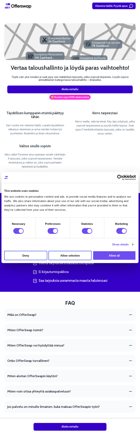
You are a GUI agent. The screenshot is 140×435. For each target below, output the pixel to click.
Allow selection (70, 255)
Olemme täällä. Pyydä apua (111, 5)
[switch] (53, 231)
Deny (25, 255)
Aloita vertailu (70, 89)
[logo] (18, 5)
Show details (120, 244)
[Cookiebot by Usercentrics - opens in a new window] (120, 177)
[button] (70, 97)
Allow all (114, 255)
